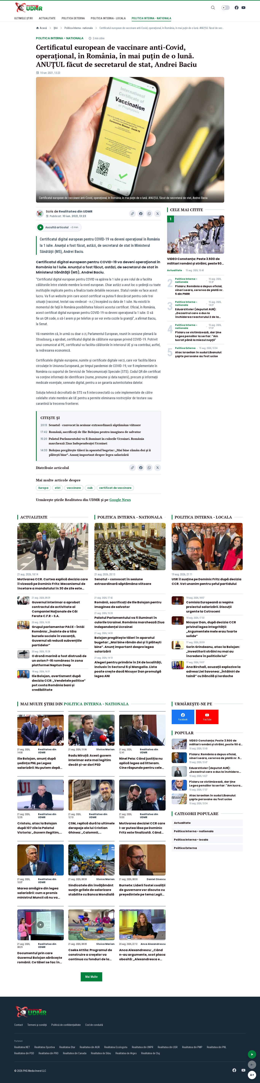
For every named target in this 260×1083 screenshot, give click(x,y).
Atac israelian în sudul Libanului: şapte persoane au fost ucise (198, 354)
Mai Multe (91, 977)
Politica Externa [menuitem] (73, 18)
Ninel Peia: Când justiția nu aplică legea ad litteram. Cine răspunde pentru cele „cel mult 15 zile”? (141, 765)
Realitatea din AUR (90, 1047)
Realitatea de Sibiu (101, 1053)
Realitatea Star (67, 1047)
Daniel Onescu (156, 879)
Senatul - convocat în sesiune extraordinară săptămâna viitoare (95, 425)
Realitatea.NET (22, 1047)
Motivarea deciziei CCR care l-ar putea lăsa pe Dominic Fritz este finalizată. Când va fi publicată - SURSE (142, 830)
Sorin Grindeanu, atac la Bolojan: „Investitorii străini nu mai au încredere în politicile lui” (213, 651)
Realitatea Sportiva (44, 1047)
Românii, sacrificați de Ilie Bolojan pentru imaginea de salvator (95, 432)
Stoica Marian (105, 749)
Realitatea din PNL (216, 1047)
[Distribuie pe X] (157, 213)
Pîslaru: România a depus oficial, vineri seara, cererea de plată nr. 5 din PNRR (199, 290)
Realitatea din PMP (192, 1047)
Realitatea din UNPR (142, 1047)
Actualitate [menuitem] (47, 18)
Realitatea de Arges (126, 1053)
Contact (18, 1024)
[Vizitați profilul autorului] (40, 213)
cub (90, 488)
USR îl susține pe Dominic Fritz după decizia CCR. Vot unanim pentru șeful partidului (206, 581)
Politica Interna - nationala (79, 28)
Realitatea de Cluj (150, 1053)
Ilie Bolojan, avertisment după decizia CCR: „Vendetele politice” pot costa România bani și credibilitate (59, 683)
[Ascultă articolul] (252, 1054)
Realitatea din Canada (74, 1053)
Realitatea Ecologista (115, 1047)
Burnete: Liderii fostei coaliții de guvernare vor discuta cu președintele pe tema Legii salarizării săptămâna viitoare (142, 894)
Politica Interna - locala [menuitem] (108, 18)
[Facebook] (236, 7)
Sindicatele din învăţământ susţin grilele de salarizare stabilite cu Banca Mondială (91, 890)
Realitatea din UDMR (76, 211)
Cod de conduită (94, 1024)
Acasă (43, 28)
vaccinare (74, 488)
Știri (56, 28)
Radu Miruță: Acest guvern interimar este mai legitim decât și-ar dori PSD (89, 760)
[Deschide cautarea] (213, 7)
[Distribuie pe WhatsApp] (149, 213)
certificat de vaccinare (115, 488)
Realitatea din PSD (24, 1053)
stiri (57, 488)
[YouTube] (243, 7)
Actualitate (174, 270)
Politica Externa (185, 348)
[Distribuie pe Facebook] (140, 213)
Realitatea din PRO (48, 1053)
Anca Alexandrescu (153, 944)
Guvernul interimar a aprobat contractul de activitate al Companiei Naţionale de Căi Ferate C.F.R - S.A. (56, 609)
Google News (120, 499)
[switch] (225, 7)
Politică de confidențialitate (66, 1024)
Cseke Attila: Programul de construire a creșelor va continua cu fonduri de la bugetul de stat (90, 957)
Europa (43, 488)
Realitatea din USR (168, 1047)
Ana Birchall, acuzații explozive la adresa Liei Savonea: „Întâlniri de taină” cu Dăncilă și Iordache (213, 671)
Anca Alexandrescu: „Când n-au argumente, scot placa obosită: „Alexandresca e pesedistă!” (142, 957)
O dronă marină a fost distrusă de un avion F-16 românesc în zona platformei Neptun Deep (59, 660)
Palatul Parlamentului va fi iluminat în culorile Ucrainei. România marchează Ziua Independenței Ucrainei (96, 441)
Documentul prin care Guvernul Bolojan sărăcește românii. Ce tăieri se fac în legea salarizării (39, 960)
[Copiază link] (132, 213)
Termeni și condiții (37, 1024)
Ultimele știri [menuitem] (23, 18)
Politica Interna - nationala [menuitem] (151, 18)
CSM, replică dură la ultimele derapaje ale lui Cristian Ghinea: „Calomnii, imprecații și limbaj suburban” (91, 832)
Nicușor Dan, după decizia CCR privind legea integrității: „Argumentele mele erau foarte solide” (211, 629)
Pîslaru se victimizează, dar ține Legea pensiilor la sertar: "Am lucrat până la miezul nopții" (198, 336)
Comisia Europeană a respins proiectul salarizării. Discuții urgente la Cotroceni (209, 607)
